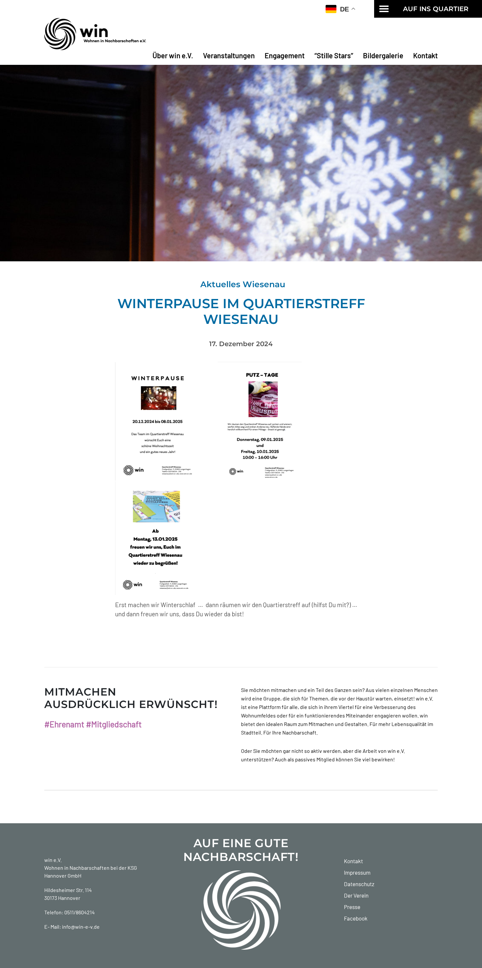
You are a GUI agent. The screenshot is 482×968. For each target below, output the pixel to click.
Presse (352, 906)
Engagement (285, 55)
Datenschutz (359, 884)
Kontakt (425, 55)
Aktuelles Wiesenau (242, 284)
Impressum (357, 872)
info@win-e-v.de (81, 926)
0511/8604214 (79, 912)
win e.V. (53, 860)
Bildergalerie (383, 55)
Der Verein (356, 895)
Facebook (356, 918)
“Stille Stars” (333, 55)
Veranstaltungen (229, 55)
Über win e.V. (172, 55)
